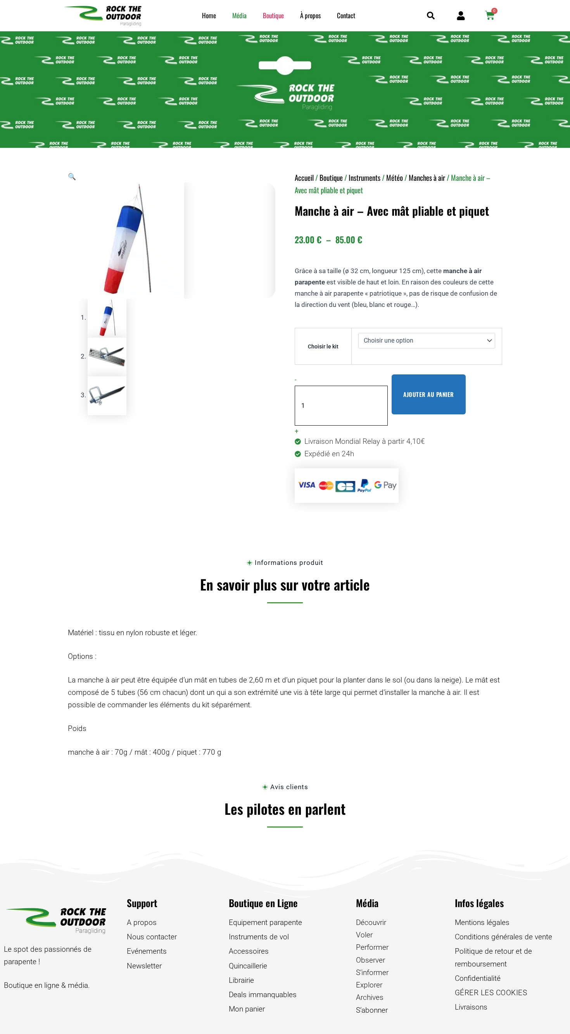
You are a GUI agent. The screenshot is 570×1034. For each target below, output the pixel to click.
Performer (372, 947)
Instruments (364, 177)
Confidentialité (478, 978)
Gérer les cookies (491, 992)
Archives (369, 997)
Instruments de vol (259, 936)
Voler (364, 934)
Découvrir (371, 922)
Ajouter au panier (428, 394)
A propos (142, 922)
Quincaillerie (248, 965)
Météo (394, 177)
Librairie (241, 980)
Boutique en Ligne (263, 902)
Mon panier (247, 1009)
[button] (72, 176)
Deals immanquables (263, 994)
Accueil (304, 177)
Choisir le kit (323, 346)
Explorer (369, 984)
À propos (310, 15)
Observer (370, 960)
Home (209, 15)
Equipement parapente (265, 922)
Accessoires (249, 951)
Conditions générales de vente (503, 936)
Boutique (273, 15)
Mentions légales (482, 922)
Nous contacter (152, 936)
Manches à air (427, 177)
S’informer (372, 972)
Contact (346, 15)
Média (239, 15)
